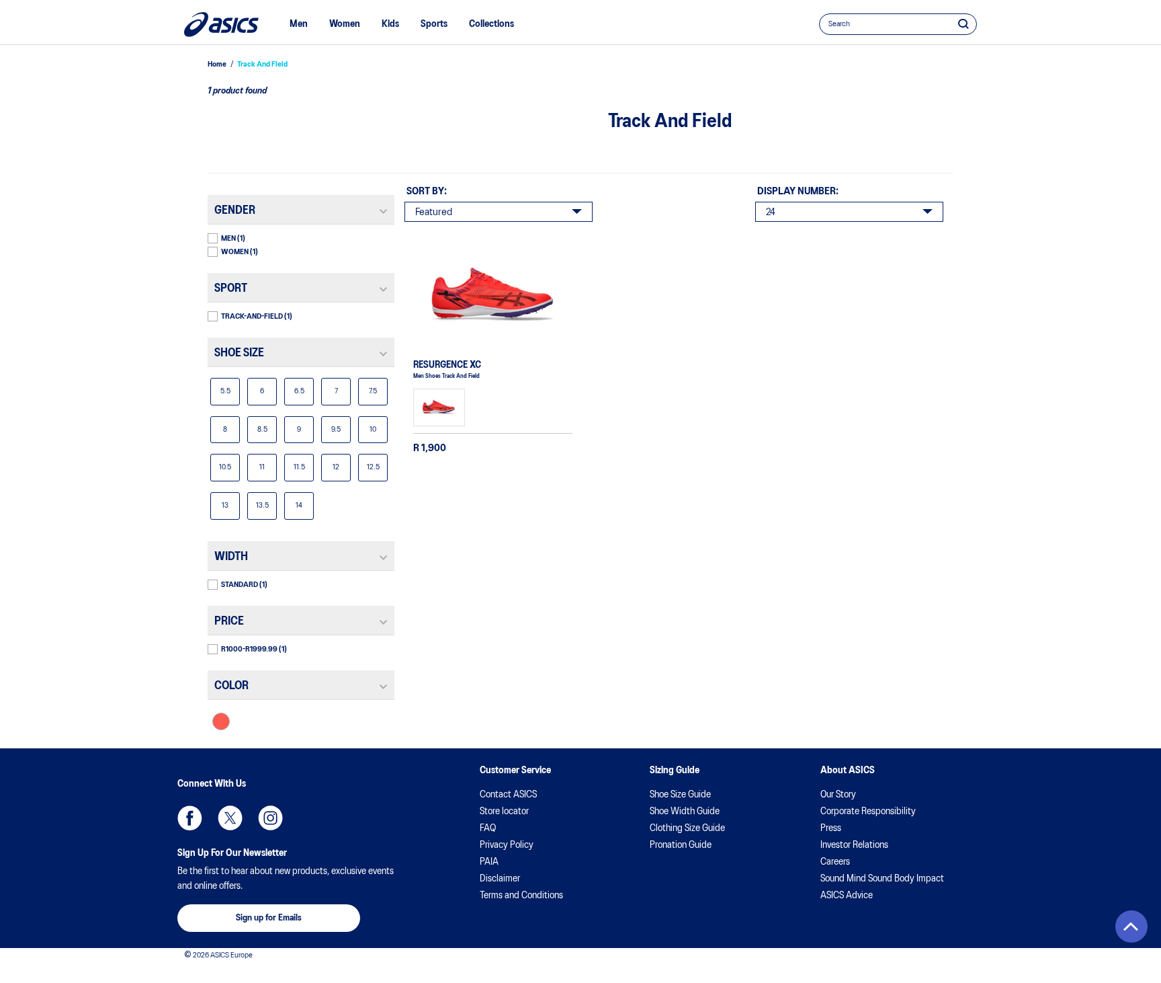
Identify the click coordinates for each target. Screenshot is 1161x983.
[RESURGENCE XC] (492, 296)
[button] (1131, 926)
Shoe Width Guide (685, 811)
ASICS (221, 24)
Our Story (838, 794)
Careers (835, 862)
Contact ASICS (508, 794)
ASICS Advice (846, 895)
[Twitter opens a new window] (230, 817)
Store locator (504, 811)
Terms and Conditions (521, 895)
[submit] (963, 23)
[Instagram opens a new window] (270, 817)
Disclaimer (500, 878)
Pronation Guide (681, 845)
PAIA (489, 862)
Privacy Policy (506, 845)
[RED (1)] (221, 721)
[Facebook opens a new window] (189, 817)
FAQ (488, 828)
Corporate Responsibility (868, 811)
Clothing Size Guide (687, 828)
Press (830, 828)
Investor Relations (854, 845)
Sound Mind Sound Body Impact (882, 878)
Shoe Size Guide (680, 794)
